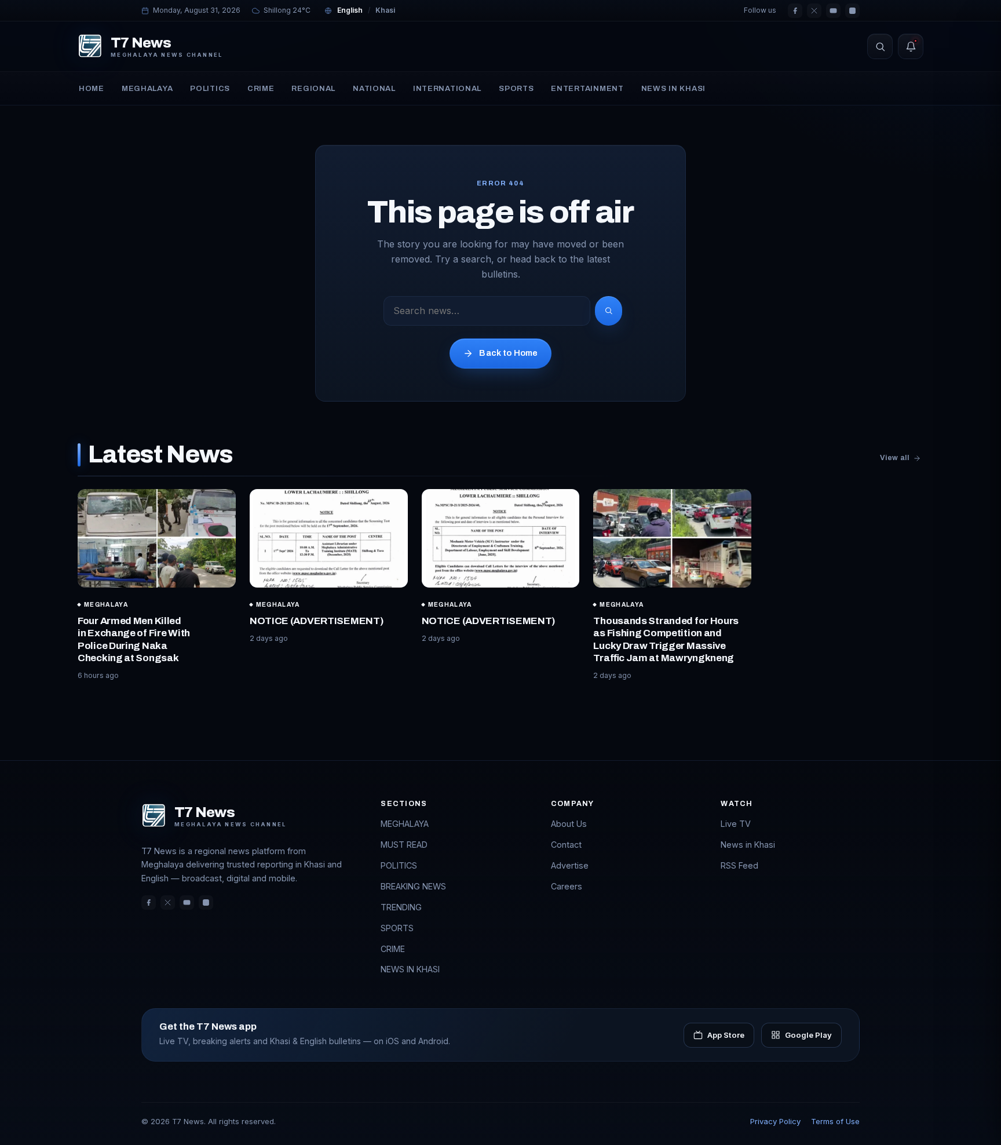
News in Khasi (748, 844)
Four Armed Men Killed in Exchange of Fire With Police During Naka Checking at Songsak (134, 639)
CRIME (261, 88)
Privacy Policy (775, 1121)
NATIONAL (374, 88)
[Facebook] (795, 10)
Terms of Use (835, 1121)
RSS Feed (739, 865)
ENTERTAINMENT (587, 88)
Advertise (570, 865)
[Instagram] (852, 10)
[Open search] (880, 46)
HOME (91, 88)
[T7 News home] (90, 46)
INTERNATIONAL (447, 88)
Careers (566, 886)
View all (894, 458)
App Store (725, 1035)
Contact (566, 844)
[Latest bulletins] (910, 46)
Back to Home (508, 353)
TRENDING (401, 907)
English (350, 10)
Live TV (736, 824)
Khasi (385, 10)
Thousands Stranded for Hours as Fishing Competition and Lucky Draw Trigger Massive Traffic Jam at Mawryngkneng (666, 639)
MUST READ (404, 844)
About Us (569, 824)
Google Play (808, 1035)
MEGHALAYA (147, 88)
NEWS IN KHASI (673, 88)
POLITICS (210, 88)
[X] (814, 10)
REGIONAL (313, 88)
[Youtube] (833, 10)
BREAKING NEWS (413, 886)
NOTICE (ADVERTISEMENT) (317, 620)
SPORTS (516, 88)
